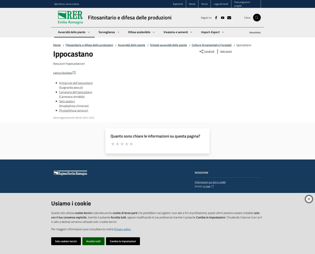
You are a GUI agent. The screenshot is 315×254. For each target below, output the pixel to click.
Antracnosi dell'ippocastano (76, 83)
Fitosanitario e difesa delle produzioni (89, 45)
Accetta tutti (93, 241)
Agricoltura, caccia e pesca (66, 4)
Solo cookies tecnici (66, 241)
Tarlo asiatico (67, 101)
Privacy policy (122, 229)
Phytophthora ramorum (73, 110)
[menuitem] (253, 32)
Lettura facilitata (62, 73)
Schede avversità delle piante (168, 45)
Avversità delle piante (131, 45)
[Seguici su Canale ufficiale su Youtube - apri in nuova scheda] (221, 17)
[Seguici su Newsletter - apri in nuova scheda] (228, 17)
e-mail (206, 186)
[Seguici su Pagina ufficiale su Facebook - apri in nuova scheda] (214, 17)
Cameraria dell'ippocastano (75, 92)
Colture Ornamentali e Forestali (211, 45)
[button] (257, 17)
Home (57, 45)
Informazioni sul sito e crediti (210, 182)
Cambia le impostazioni (123, 241)
